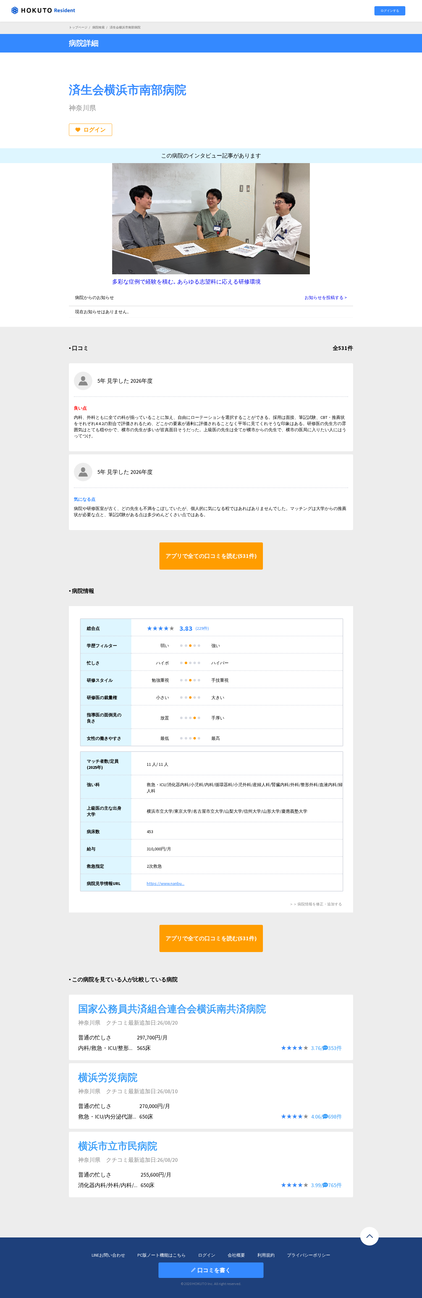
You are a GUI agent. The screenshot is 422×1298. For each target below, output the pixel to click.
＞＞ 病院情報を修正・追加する (315, 904)
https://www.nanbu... (165, 883)
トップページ (78, 27)
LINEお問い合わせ (108, 1255)
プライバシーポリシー (308, 1255)
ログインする (390, 11)
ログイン (94, 130)
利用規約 (266, 1255)
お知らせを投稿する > (326, 297)
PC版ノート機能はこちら (161, 1255)
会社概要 (236, 1255)
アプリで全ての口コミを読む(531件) (211, 555)
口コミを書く (214, 1270)
